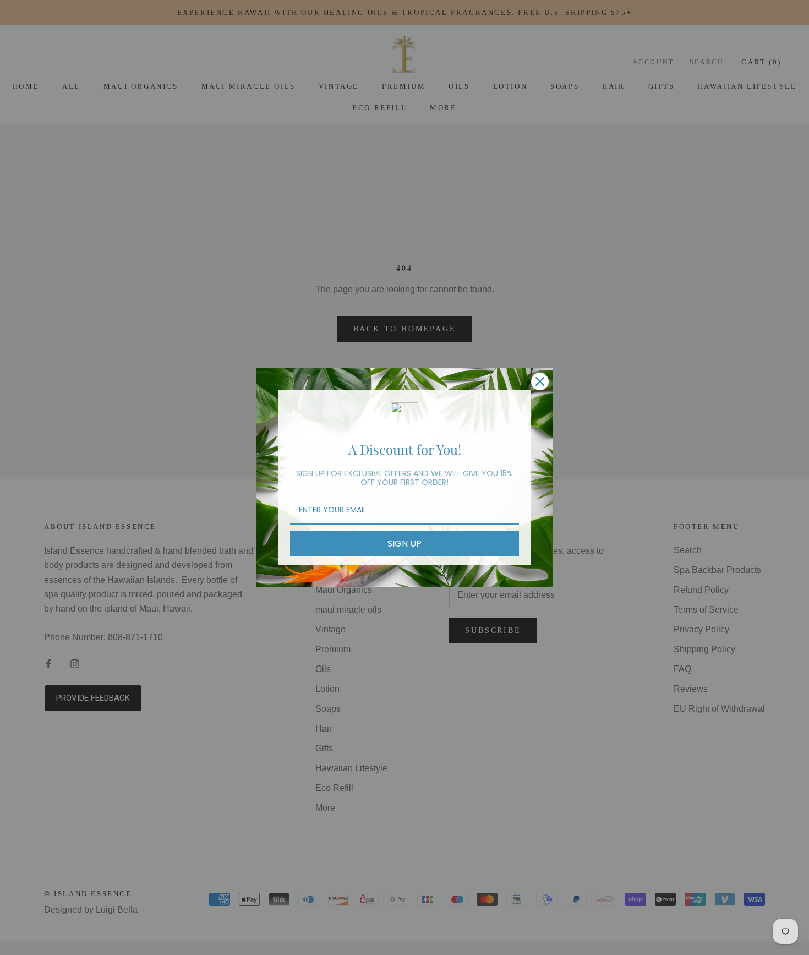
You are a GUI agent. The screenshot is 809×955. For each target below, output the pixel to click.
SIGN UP (404, 543)
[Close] (540, 381)
